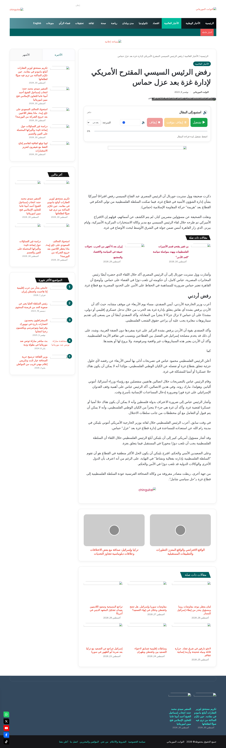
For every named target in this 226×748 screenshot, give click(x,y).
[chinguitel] (147, 490)
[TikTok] (6, 741)
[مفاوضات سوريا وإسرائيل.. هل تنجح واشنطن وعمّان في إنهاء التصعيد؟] (147, 592)
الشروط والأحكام (118, 741)
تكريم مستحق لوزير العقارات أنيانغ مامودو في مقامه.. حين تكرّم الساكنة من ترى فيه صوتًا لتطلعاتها (58, 206)
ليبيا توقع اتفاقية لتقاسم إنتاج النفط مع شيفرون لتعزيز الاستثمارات (33, 147)
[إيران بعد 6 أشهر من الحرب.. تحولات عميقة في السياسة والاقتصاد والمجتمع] (135, 250)
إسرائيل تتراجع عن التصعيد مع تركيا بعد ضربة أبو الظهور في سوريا (104, 650)
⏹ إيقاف (154, 122)
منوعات (50, 23)
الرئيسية (209, 23)
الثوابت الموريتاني (201, 92)
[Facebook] (6, 735)
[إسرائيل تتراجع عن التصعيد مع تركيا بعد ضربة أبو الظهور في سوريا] (103, 634)
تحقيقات (79, 23)
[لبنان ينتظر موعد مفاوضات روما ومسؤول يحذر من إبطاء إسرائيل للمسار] (191, 592)
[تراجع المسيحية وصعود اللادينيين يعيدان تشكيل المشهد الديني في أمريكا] (103, 592)
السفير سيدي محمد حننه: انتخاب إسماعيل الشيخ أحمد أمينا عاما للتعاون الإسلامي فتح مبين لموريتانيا (30, 206)
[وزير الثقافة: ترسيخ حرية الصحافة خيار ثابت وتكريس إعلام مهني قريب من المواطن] (60, 361)
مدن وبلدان (128, 23)
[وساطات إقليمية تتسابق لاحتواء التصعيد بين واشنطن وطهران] (147, 634)
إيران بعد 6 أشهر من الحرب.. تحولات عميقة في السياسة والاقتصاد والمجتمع (104, 252)
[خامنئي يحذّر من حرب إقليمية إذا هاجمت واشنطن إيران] (60, 292)
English (37, 23)
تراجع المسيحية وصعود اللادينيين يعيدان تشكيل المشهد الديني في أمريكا (106, 610)
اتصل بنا (74, 741)
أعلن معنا (63, 741)
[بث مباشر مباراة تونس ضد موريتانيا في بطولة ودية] (60, 345)
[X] (6, 721)
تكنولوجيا (143, 23)
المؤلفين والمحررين (89, 741)
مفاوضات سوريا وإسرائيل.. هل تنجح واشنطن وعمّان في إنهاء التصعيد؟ (148, 608)
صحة (103, 23)
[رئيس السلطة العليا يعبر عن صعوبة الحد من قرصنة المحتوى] (60, 309)
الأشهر (26, 54)
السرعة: (106, 122)
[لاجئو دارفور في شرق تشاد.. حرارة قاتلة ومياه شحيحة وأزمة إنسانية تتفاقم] (191, 634)
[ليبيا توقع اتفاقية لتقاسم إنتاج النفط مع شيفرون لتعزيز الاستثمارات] (60, 148)
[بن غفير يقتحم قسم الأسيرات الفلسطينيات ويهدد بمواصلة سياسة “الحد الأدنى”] (201, 250)
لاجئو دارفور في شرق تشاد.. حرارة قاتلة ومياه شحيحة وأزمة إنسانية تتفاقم (193, 652)
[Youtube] (6, 728)
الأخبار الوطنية (193, 23)
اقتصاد (156, 23)
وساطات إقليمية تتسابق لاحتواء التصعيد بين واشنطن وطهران (151, 650)
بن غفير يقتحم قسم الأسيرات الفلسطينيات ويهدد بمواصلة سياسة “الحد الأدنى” (171, 252)
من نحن (104, 741)
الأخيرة (58, 54)
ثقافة (91, 23)
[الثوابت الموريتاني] (206, 9)
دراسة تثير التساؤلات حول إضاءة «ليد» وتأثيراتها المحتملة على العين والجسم (32, 130)
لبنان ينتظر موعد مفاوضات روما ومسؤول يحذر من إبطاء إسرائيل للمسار (194, 610)
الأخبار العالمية (171, 23)
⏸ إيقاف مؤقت (176, 122)
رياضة (114, 23)
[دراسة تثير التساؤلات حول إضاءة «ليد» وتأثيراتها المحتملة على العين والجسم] (60, 131)
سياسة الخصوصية (136, 741)
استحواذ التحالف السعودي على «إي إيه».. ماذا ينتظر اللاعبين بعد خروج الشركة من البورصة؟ (31, 113)
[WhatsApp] (6, 714)
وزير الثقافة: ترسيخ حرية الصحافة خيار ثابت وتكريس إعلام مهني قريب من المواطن (31, 360)
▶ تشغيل (199, 122)
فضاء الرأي (64, 23)
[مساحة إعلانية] (113, 41)
